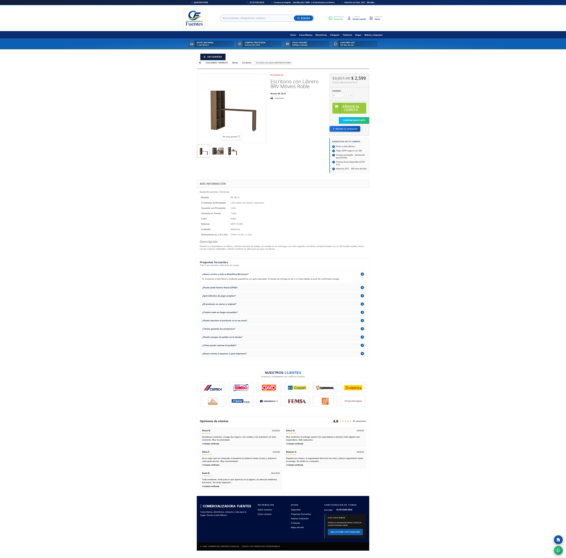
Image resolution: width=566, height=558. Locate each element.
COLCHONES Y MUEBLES (217, 63)
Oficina (235, 63)
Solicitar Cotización (300, 518)
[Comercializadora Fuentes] (194, 18)
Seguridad (296, 510)
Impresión (279, 98)
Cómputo (334, 35)
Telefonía (347, 35)
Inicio (293, 35)
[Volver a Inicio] (200, 63)
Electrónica (321, 35)
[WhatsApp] (558, 550)
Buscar (305, 18)
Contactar (295, 523)
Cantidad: (336, 91)
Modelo (273, 94)
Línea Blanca (305, 35)
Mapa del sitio (297, 527)
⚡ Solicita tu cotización (345, 129)
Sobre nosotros (265, 510)
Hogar (358, 35)
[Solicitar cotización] (558, 539)
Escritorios (246, 63)
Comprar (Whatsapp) (354, 120)
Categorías (213, 56)
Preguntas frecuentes (301, 514)
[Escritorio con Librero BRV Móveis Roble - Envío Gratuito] (203, 151)
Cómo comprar (265, 514)
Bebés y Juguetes (374, 35)
